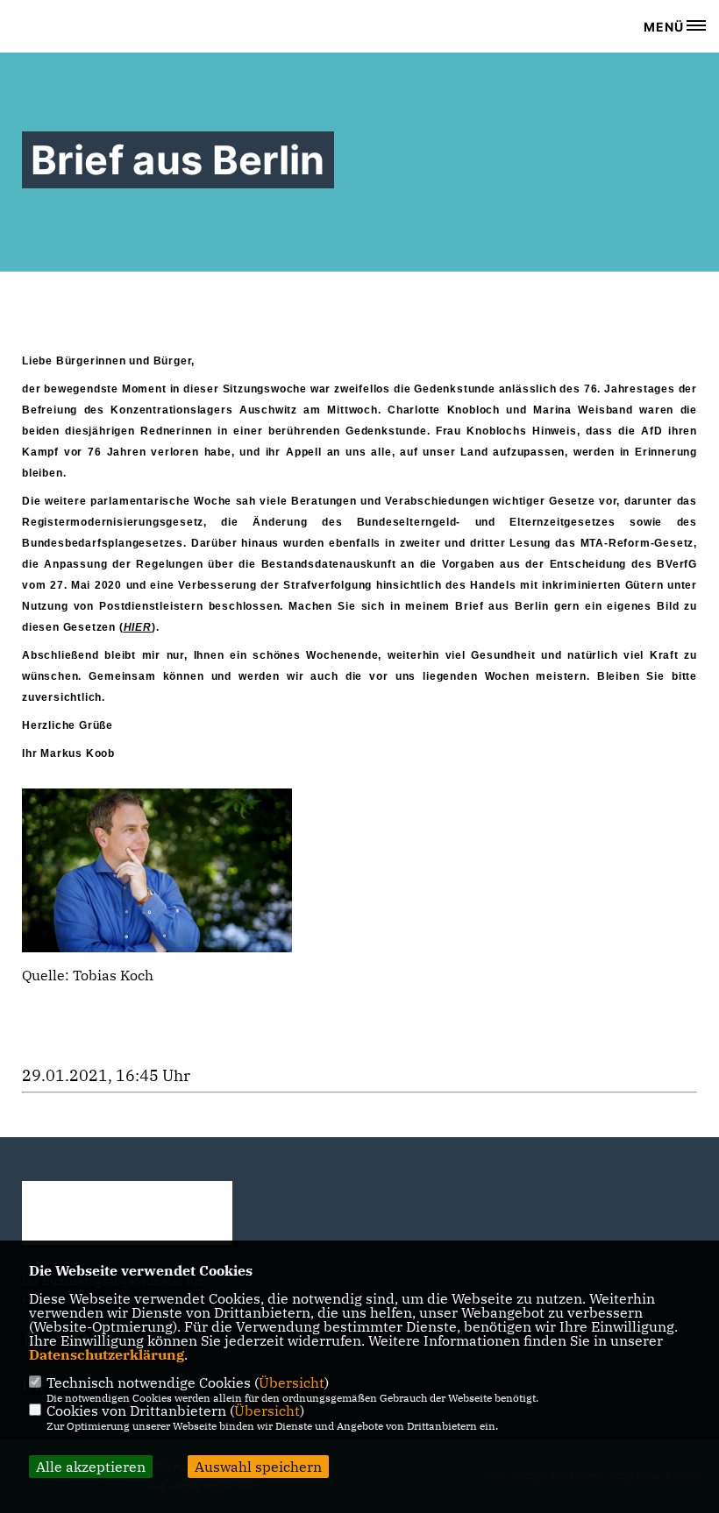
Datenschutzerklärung (106, 1354)
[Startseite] (127, 1212)
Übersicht (291, 1382)
